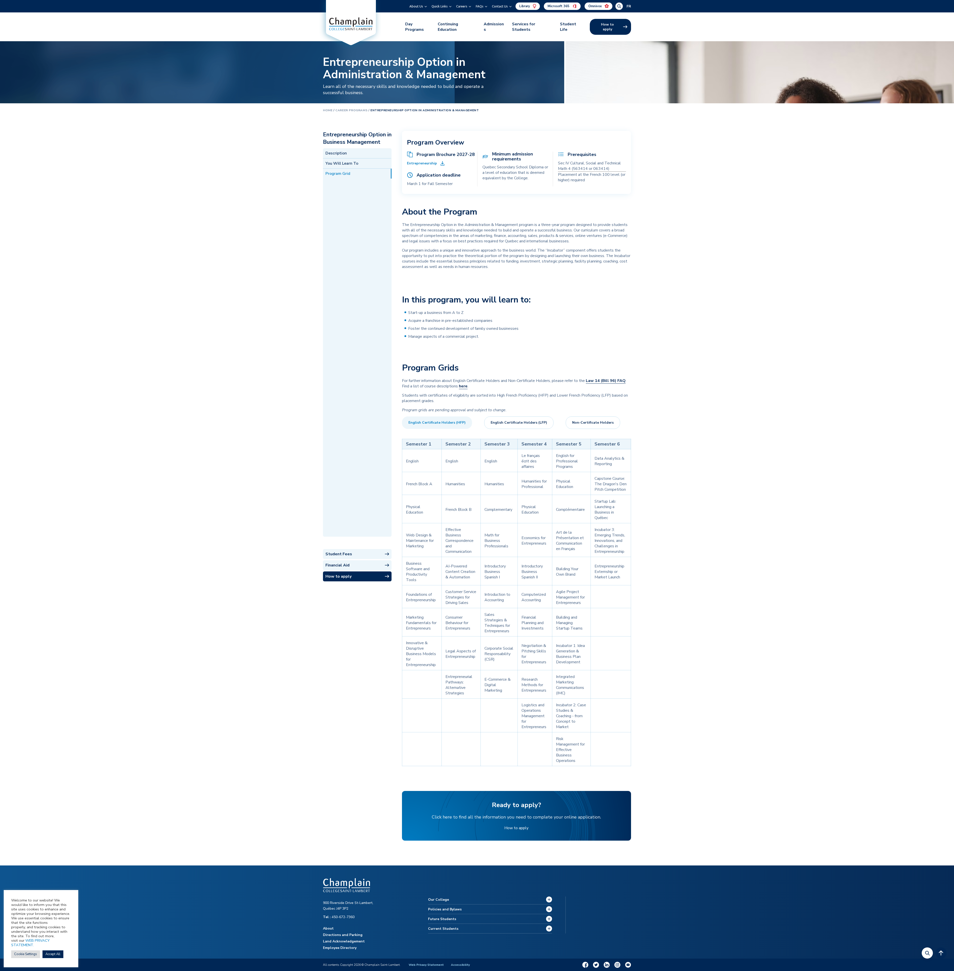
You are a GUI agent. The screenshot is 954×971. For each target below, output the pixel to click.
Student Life (568, 26)
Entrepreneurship (422, 163)
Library (525, 6)
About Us (416, 6)
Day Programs (414, 26)
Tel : (327, 917)
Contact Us (500, 6)
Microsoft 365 (559, 6)
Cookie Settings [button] (25, 954)
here (463, 386)
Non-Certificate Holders (593, 422)
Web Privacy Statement (426, 965)
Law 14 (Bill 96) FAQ (606, 380)
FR (629, 6)
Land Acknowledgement (344, 941)
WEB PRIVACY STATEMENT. (30, 942)
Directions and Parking (342, 935)
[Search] (927, 953)
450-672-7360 (339, 917)
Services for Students (523, 26)
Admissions (494, 26)
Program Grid (337, 173)
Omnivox (595, 6)
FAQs (479, 6)
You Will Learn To (341, 163)
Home (327, 110)
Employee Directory (340, 947)
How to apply (607, 27)
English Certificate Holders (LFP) (519, 422)
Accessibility (460, 965)
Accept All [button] (52, 954)
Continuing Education (448, 26)
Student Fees (338, 554)
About (328, 928)
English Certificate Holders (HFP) (437, 422)
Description (336, 153)
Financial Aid (337, 565)
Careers (461, 6)
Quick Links (440, 6)
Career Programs (351, 110)
